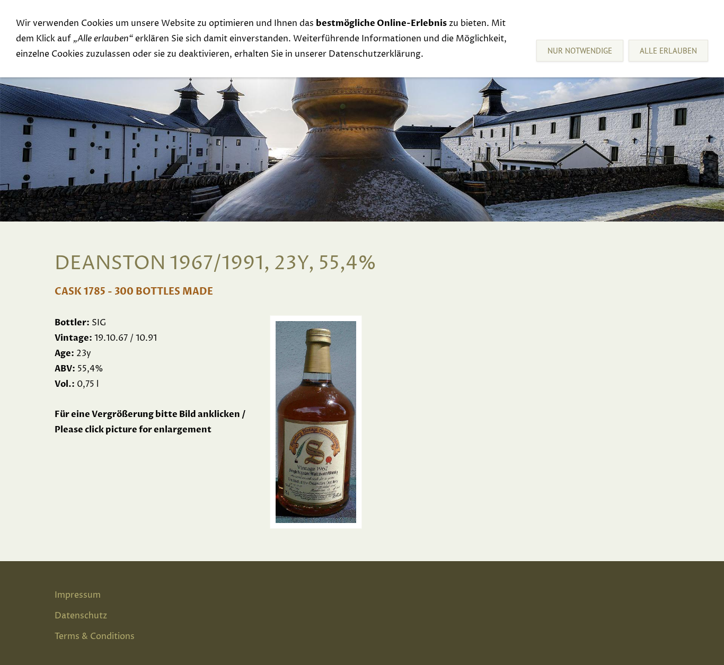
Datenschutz (81, 616)
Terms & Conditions (95, 636)
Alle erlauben (668, 51)
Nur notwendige (580, 51)
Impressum (78, 595)
